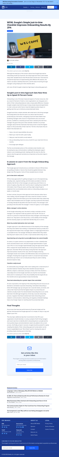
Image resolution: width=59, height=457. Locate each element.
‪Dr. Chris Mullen (11, 402)
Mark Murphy (10, 407)
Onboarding (10, 31)
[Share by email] (38, 67)
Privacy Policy (48, 423)
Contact (33, 429)
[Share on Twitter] (29, 67)
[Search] (55, 7)
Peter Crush (10, 412)
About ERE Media (35, 423)
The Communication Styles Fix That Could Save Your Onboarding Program (28, 406)
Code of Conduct (49, 429)
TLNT (3, 430)
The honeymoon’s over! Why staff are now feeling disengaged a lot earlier (28, 411)
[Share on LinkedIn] (11, 67)
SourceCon (19, 424)
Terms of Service (49, 426)
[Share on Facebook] (20, 67)
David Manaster (11, 392)
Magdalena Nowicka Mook (13, 397)
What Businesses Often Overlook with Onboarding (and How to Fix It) (27, 401)
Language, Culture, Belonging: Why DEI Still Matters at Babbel (25, 391)
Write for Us (34, 432)
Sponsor (33, 426)
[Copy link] (47, 67)
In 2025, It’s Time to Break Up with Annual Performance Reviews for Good (28, 396)
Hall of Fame (34, 435)
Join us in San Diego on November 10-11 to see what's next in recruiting (28, 2)
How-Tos (27, 71)
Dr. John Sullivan (15, 60)
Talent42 (19, 430)
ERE (3, 424)
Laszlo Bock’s (15, 329)
